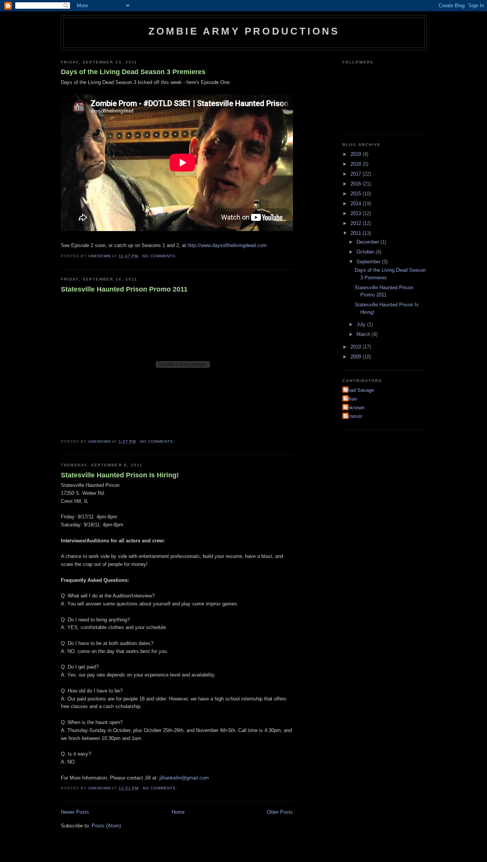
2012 (356, 223)
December (368, 242)
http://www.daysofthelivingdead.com (227, 245)
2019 (356, 154)
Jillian (350, 399)
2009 (356, 357)
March (364, 334)
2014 (356, 203)
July (361, 324)
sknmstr (353, 416)
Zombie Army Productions (244, 31)
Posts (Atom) (106, 826)
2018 (356, 164)
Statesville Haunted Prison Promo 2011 (124, 289)
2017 (356, 174)
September (369, 262)
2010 (356, 347)
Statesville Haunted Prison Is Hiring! (120, 475)
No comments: (160, 256)
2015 (356, 193)
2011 (356, 233)
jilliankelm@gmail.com (184, 778)
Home (178, 812)
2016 (356, 184)
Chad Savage (359, 390)
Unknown (354, 407)
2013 (356, 213)
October (366, 252)
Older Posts (280, 812)
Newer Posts (75, 812)
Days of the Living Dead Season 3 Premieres (133, 72)
